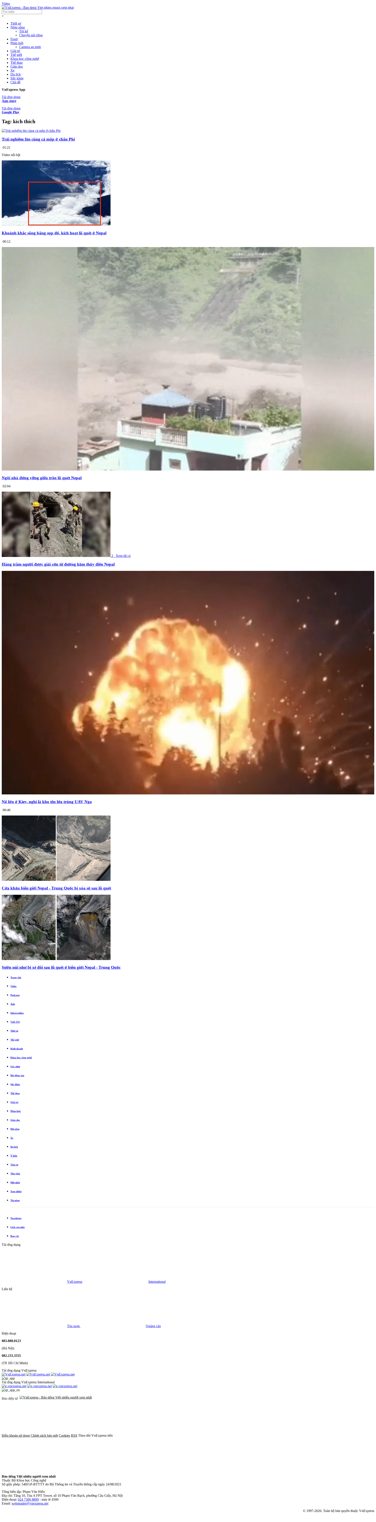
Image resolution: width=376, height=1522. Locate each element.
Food (14, 39)
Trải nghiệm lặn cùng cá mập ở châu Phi (38, 139)
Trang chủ (15, 977)
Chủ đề (15, 82)
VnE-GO (15, 1022)
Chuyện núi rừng (31, 35)
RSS (74, 1435)
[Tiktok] (34, 1469)
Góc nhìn (15, 1066)
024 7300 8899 (28, 1499)
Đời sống (15, 1129)
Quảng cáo (153, 1326)
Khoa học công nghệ (24, 59)
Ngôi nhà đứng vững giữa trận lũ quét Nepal (42, 478)
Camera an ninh (30, 47)
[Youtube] (278, 1435)
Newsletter (16, 1218)
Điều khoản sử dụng (16, 1435)
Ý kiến (13, 1155)
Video (6, 3)
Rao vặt (14, 1236)
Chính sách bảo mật (44, 1435)
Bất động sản (17, 1075)
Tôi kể (23, 31)
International (157, 1281)
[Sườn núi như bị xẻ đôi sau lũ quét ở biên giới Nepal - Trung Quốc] (56, 959)
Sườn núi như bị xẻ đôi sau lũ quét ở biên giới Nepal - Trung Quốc (61, 967)
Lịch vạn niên (17, 1227)
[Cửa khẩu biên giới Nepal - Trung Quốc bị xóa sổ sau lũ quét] (56, 879)
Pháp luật (16, 43)
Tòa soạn (74, 1326)
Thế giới (16, 55)
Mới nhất (15, 1182)
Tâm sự (14, 1164)
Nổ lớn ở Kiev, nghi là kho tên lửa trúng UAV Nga (47, 801)
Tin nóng (15, 1200)
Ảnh (12, 1004)
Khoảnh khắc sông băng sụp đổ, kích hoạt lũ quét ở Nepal (54, 233)
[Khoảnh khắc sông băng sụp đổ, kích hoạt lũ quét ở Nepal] (56, 224)
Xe (12, 70)
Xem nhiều (16, 1191)
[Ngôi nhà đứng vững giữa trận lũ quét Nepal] (188, 469)
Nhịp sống (17, 27)
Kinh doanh (16, 1048)
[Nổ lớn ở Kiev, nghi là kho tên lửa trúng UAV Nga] (188, 793)
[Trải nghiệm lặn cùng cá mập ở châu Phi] (31, 131)
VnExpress (74, 1281)
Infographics (17, 1013)
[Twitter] (212, 1435)
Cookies (64, 1435)
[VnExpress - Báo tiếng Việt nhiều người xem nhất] (38, 7)
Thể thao (16, 62)
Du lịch (15, 74)
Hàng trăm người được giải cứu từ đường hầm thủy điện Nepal (58, 564)
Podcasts (15, 995)
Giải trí (15, 51)
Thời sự (15, 23)
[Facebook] (146, 1435)
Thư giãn (15, 1173)
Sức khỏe (17, 78)
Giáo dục (16, 66)
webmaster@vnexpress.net (30, 1503)
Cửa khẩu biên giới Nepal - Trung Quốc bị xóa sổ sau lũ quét (56, 888)
